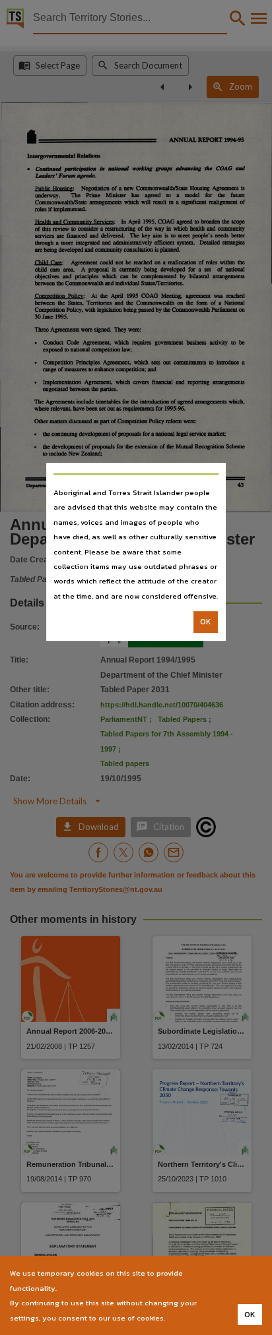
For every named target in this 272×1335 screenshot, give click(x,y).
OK (205, 622)
